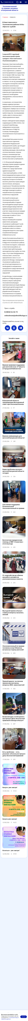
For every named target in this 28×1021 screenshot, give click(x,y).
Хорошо (24, 1016)
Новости (12, 17)
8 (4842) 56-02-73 (11, 312)
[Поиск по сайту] (17, 2)
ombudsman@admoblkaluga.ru (15, 315)
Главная (5, 17)
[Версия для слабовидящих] (20, 2)
